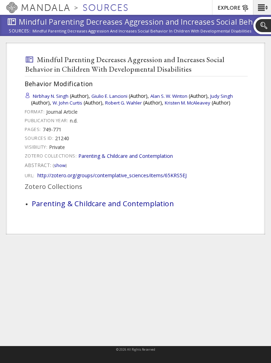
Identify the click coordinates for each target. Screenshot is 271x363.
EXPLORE (229, 8)
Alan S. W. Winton (168, 96)
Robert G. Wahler (123, 103)
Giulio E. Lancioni (109, 96)
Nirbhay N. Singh (50, 96)
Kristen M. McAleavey (187, 103)
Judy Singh (221, 96)
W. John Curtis (67, 103)
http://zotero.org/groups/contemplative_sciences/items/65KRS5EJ (112, 175)
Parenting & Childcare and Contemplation (125, 156)
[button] (262, 7)
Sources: (20, 31)
